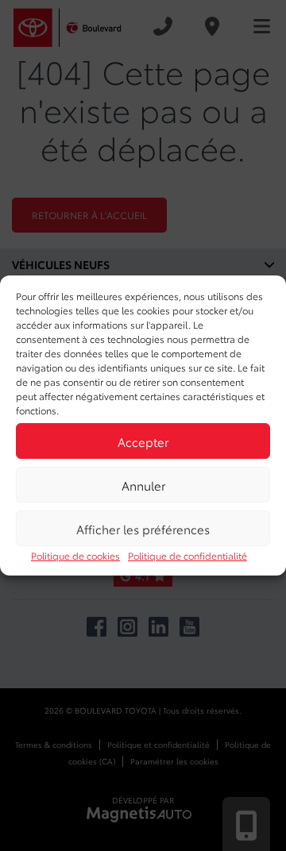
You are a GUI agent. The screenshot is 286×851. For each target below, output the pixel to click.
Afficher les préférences (143, 528)
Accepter (143, 441)
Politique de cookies (75, 555)
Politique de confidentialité (187, 555)
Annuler (143, 485)
